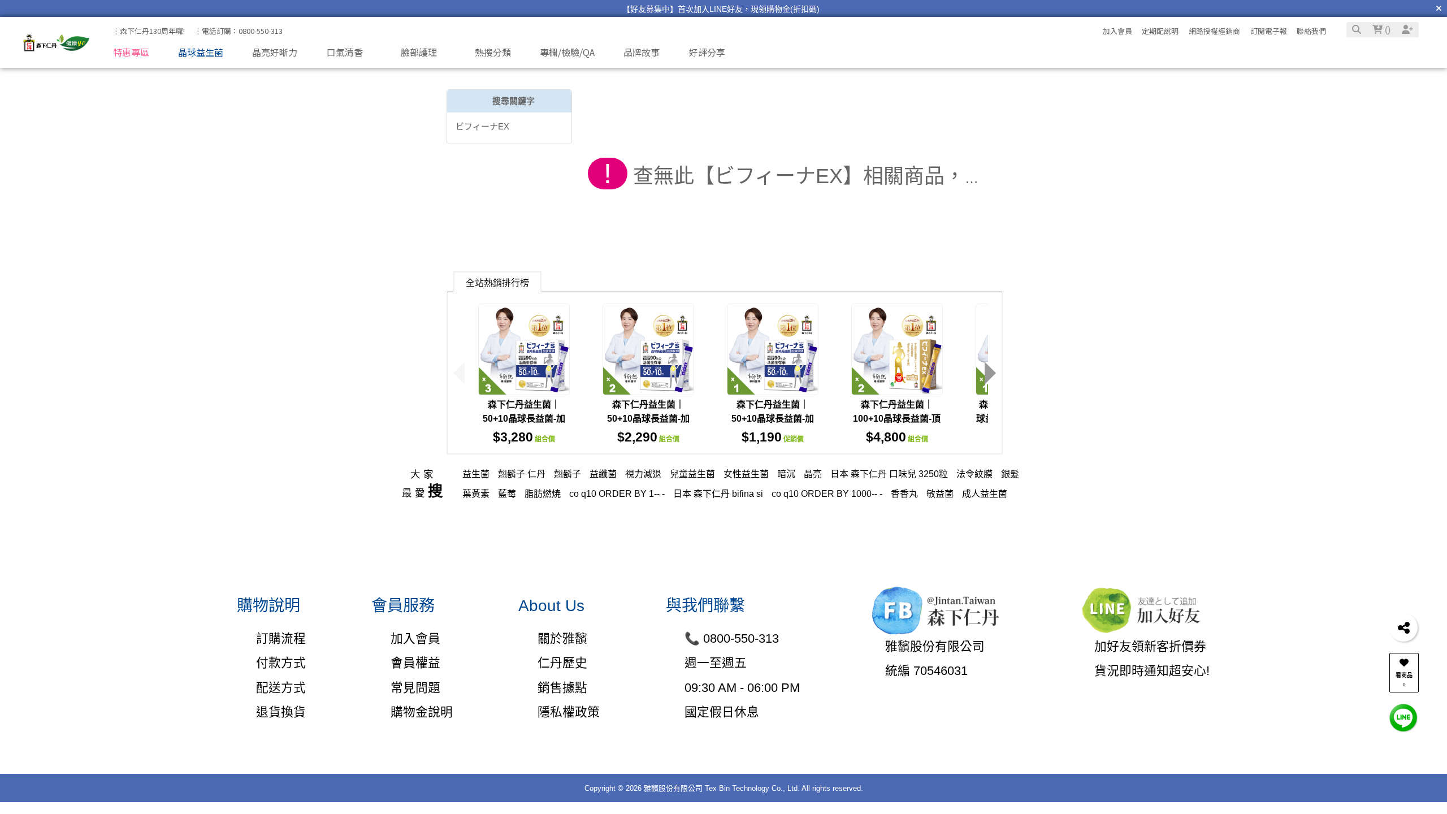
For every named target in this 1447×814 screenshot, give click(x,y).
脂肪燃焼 (543, 494)
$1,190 (773, 437)
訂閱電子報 (1268, 30)
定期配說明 (1160, 30)
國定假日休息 (721, 712)
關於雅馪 (562, 638)
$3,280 (524, 437)
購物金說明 (421, 712)
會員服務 (403, 605)
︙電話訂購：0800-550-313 (238, 30)
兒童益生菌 (692, 474)
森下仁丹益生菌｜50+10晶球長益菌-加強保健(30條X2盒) (648, 419)
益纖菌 (603, 474)
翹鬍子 (567, 474)
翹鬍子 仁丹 (521, 474)
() (1386, 29)
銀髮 (1010, 474)
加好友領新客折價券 (1150, 646)
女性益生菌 (746, 474)
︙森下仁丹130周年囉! (148, 30)
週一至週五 (715, 663)
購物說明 (268, 605)
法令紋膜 (974, 474)
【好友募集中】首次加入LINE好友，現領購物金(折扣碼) (721, 9)
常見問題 (415, 688)
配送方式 (280, 688)
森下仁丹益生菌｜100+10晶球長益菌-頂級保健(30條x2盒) (897, 419)
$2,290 (648, 437)
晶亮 (813, 474)
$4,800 (897, 437)
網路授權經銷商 (1214, 30)
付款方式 (280, 663)
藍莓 (507, 494)
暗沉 (786, 474)
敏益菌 (940, 494)
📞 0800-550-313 (731, 638)
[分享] (1403, 627)
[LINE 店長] (1403, 717)
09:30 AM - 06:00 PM (742, 688)
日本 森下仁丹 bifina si (718, 494)
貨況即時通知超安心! (1152, 671)
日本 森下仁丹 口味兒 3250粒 (889, 474)
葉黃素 (475, 494)
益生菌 (475, 474)
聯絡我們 (1311, 30)
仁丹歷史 (562, 663)
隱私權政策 (569, 712)
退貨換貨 (280, 712)
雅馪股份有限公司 (935, 646)
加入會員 (1117, 30)
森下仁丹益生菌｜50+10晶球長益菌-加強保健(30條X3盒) (524, 419)
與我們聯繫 (705, 605)
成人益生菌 (984, 494)
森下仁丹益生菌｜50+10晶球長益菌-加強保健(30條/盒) (772, 419)
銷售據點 (562, 688)
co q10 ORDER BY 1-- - (617, 494)
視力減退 (643, 474)
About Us (551, 605)
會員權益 (415, 663)
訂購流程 (280, 638)
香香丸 (904, 494)
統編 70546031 (926, 671)
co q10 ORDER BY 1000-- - (827, 494)
